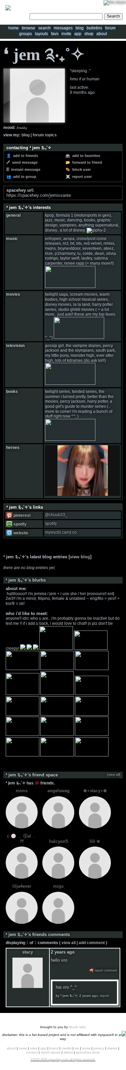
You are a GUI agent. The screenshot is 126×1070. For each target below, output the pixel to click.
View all (68, 942)
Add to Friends (25, 156)
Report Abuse (50, 1052)
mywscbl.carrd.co (61, 532)
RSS (77, 1048)
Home (13, 28)
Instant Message (25, 169)
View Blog (80, 556)
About (101, 33)
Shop (88, 33)
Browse (28, 28)
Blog (80, 28)
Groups (25, 33)
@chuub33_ (56, 514)
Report (104, 995)
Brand (53, 1048)
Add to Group (24, 177)
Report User (81, 177)
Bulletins (94, 28)
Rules (33, 1048)
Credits (66, 1048)
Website (20, 533)
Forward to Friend (86, 162)
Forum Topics (45, 135)
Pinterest (21, 515)
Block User (81, 169)
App (77, 33)
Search (113, 16)
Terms (86, 1048)
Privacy (98, 1048)
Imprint (112, 1048)
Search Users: (15, 15)
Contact (32, 1052)
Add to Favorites (85, 156)
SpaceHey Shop (88, 1052)
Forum (110, 28)
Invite (66, 33)
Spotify (19, 524)
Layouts (41, 33)
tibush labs (77, 1027)
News (23, 1048)
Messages (63, 28)
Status (68, 1052)
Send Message (24, 162)
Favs (54, 33)
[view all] (113, 774)
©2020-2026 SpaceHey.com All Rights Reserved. (63, 1059)
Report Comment (105, 970)
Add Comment (92, 942)
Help (92, 5)
